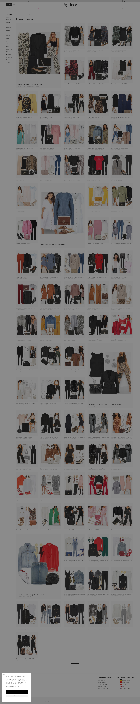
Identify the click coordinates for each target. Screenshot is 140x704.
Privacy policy (20, 698)
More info (16, 695)
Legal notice (13, 698)
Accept (16, 692)
